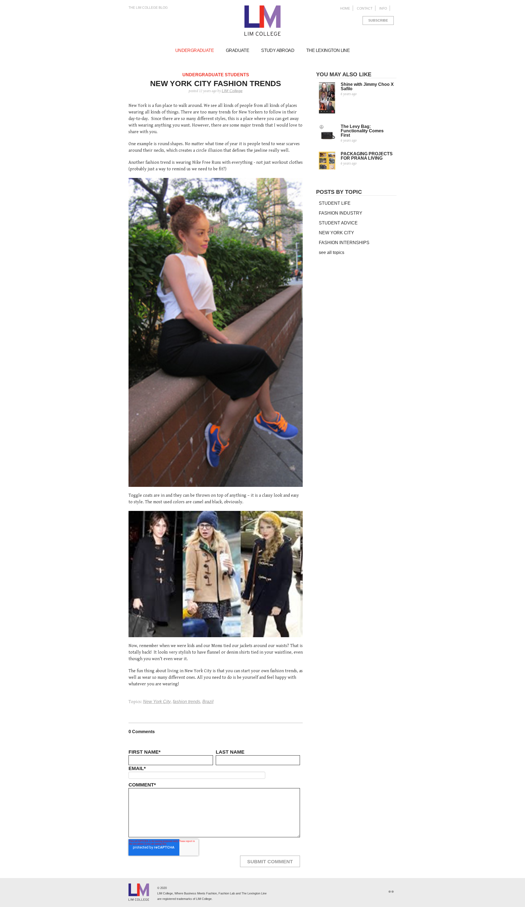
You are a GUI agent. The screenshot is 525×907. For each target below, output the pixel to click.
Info (383, 8)
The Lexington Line (328, 50)
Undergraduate (194, 50)
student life (335, 203)
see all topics (331, 252)
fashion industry (340, 213)
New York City (157, 701)
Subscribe (378, 20)
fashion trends (186, 701)
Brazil (208, 701)
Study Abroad (277, 50)
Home (345, 8)
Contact (364, 8)
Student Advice (338, 223)
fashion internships (344, 242)
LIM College (262, 20)
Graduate (237, 50)
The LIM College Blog (148, 8)
